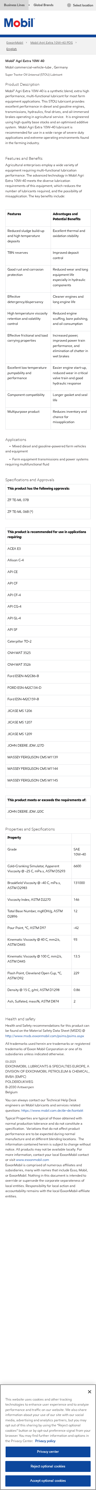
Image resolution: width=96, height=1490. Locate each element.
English (11, 49)
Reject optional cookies (48, 1466)
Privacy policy (45, 1441)
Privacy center (48, 1451)
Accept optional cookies (48, 1480)
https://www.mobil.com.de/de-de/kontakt (52, 1110)
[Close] (89, 1392)
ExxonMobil (14, 42)
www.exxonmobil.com (32, 1159)
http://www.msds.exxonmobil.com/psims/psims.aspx (44, 1036)
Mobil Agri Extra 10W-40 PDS (51, 42)
